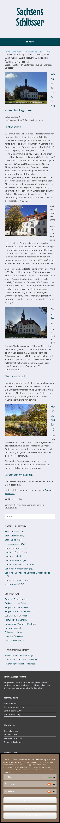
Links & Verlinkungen (13, 714)
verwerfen (30, 808)
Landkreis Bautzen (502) (16, 548)
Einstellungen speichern (30, 815)
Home (7, 52)
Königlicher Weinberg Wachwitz (20, 624)
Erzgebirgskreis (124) (15, 544)
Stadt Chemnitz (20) (14, 531)
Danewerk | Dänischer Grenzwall (21, 659)
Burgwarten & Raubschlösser (19, 611)
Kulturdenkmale (11, 735)
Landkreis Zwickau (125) (16, 580)
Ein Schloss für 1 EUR (13, 711)
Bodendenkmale (11, 731)
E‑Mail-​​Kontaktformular (14, 742)
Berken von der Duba (15, 603)
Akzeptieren (30, 800)
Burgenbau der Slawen (16, 607)
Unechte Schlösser (14, 636)
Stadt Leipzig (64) (13, 540)
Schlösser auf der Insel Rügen (19, 655)
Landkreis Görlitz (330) (16, 552)
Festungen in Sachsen (16, 620)
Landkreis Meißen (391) (16, 560)
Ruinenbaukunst (13, 628)
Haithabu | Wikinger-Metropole (20, 664)
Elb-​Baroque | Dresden (16, 616)
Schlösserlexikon (13, 632)
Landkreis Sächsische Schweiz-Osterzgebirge (31, 52)
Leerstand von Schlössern (15, 707)
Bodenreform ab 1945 (13, 738)
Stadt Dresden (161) (14, 535)
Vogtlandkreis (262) (14, 584)
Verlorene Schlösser (15, 640)
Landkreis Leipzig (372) (16, 556)
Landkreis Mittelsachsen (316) (19, 564)
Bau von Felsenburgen (16, 599)
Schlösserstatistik (11, 703)
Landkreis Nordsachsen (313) (19, 569)
